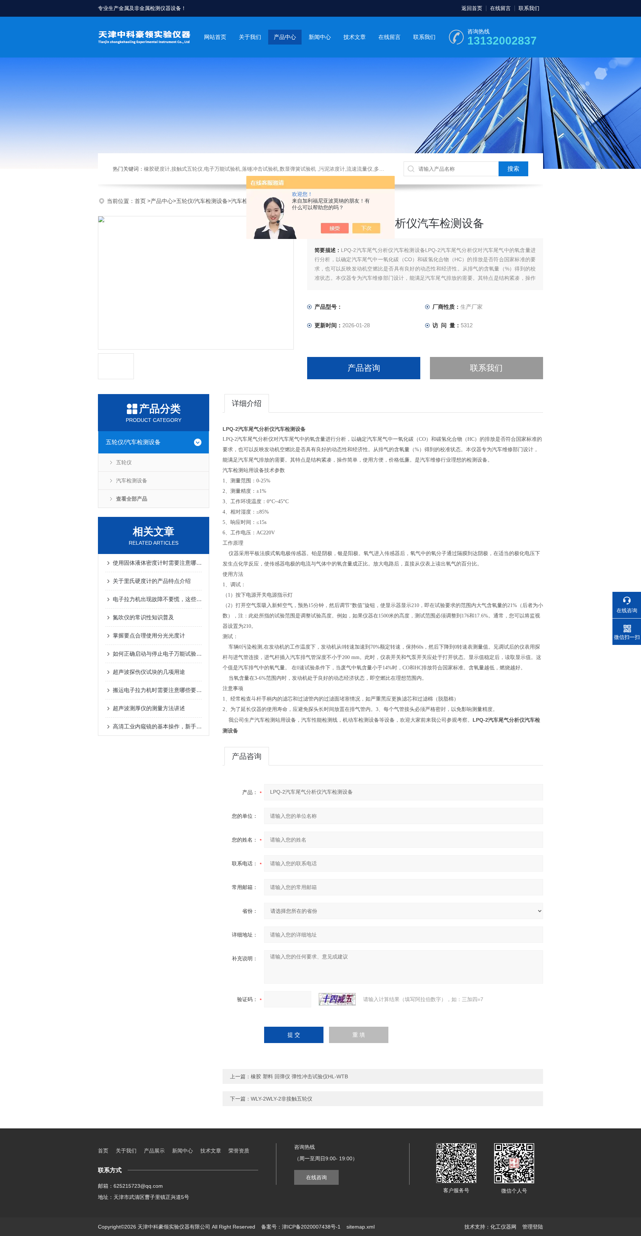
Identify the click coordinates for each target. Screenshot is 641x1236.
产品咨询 (364, 368)
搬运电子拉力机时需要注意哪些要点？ (157, 690)
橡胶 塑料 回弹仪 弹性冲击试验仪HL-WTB (299, 1076)
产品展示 (154, 1151)
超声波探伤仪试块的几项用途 (149, 672)
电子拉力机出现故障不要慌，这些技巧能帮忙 (157, 599)
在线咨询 (316, 1177)
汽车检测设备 (131, 480)
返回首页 (471, 8)
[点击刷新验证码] (337, 999)
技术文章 (354, 37)
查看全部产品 (131, 499)
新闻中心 (320, 37)
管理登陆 (532, 1227)
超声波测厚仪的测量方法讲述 (149, 708)
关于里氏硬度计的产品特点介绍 (152, 581)
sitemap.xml (360, 1227)
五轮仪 (124, 462)
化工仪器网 (503, 1227)
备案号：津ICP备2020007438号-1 (301, 1227)
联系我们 (529, 8)
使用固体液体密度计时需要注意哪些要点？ (157, 563)
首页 (141, 201)
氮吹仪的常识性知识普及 (143, 617)
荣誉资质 (239, 1151)
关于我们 (250, 37)
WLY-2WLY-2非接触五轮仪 (281, 1099)
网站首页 (215, 37)
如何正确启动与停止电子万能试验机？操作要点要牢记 (157, 653)
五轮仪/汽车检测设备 (202, 201)
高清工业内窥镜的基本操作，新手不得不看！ (157, 726)
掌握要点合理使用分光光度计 (149, 635)
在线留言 (500, 8)
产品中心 (285, 37)
